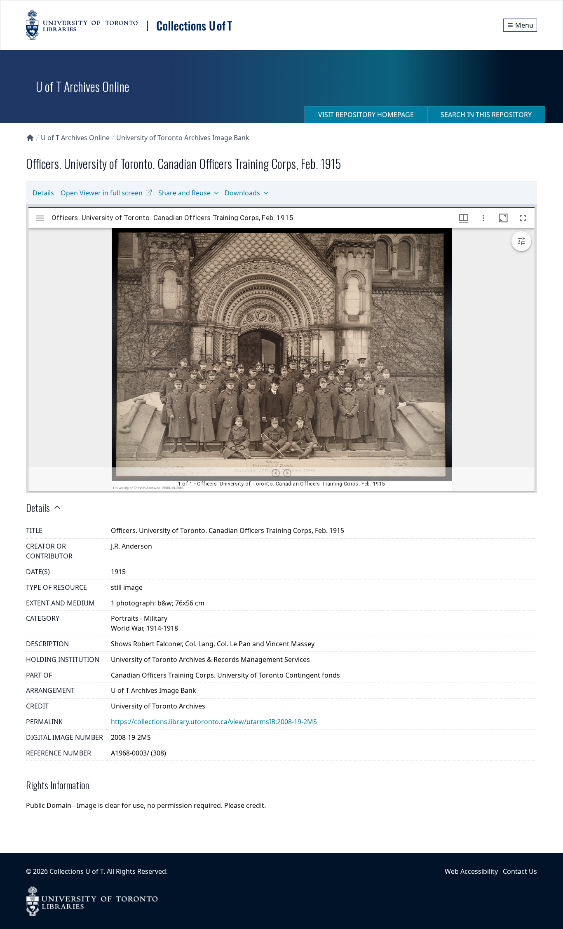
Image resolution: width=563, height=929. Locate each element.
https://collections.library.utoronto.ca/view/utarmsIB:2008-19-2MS (214, 721)
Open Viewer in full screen (102, 192)
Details (43, 192)
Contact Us (520, 871)
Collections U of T (76, 871)
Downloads (242, 192)
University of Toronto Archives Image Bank (182, 137)
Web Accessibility (471, 871)
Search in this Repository (486, 114)
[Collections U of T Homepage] (30, 138)
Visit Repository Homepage (366, 114)
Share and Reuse (184, 192)
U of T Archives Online (75, 137)
